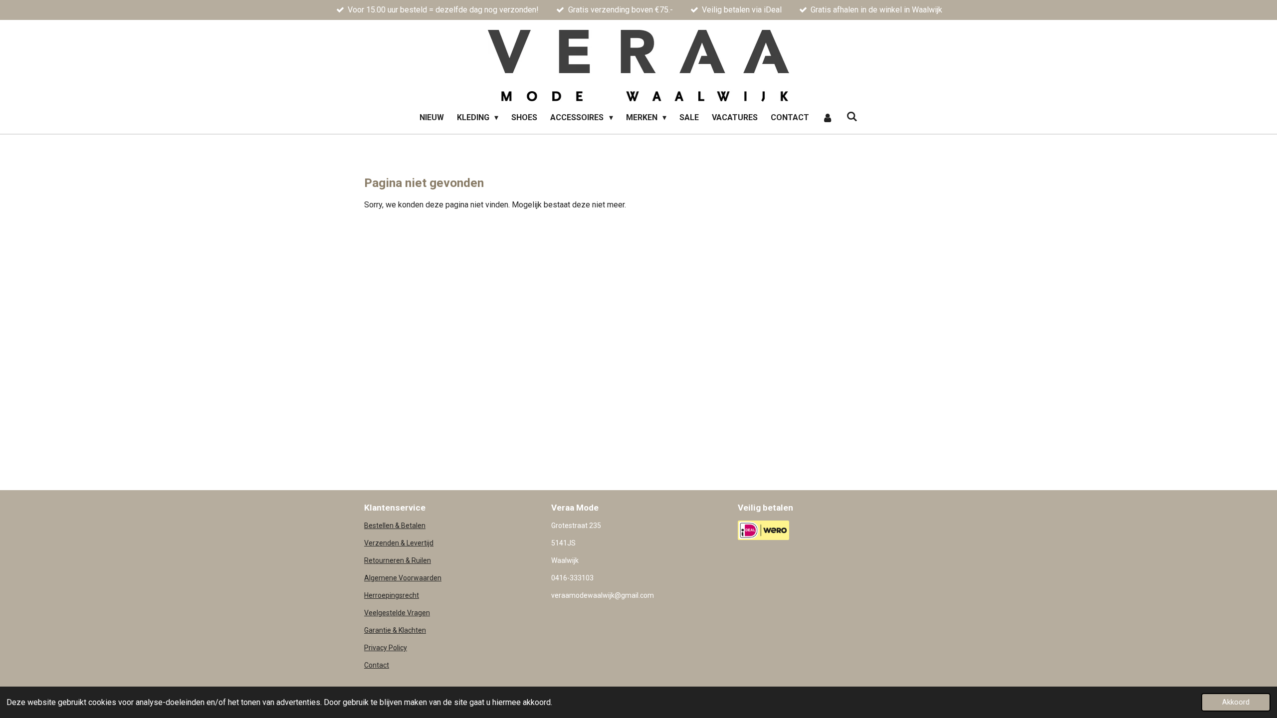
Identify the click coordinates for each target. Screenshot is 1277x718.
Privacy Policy (385, 648)
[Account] (828, 117)
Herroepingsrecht (391, 595)
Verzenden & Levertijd (398, 543)
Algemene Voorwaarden (402, 578)
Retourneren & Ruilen (397, 560)
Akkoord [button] (1236, 702)
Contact (376, 665)
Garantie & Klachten (395, 630)
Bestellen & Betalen (395, 526)
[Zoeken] (852, 116)
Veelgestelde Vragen (397, 613)
